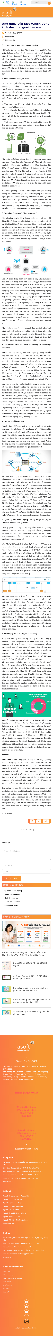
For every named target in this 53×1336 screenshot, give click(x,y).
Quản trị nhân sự (11, 898)
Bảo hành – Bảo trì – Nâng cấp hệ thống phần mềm (23, 1250)
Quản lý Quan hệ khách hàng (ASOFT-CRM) (20, 1178)
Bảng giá (6, 1271)
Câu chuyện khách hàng (12, 1278)
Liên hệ (6, 1292)
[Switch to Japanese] (25, 3)
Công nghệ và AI (11, 905)
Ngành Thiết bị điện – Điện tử (14, 1213)
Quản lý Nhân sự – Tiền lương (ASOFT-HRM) (21, 1175)
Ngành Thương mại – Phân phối (16, 1196)
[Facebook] (32, 821)
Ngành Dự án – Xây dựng (13, 1206)
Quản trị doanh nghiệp (13, 891)
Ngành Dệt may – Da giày (13, 1203)
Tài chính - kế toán (12, 902)
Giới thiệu (7, 1282)
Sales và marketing (12, 894)
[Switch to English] (16, 3)
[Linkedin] (38, 821)
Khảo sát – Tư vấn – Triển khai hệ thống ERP (21, 1243)
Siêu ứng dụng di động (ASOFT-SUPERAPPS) (21, 1168)
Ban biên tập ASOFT (13, 33)
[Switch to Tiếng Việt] (7, 3)
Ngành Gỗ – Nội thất (11, 1210)
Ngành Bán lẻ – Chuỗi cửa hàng (15, 1220)
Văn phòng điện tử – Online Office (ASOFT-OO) (22, 1171)
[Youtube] (26, 1311)
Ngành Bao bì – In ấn (11, 1217)
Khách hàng (8, 1275)
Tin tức (6, 1289)
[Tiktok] (26, 1316)
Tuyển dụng (7, 1285)
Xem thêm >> (8, 1182)
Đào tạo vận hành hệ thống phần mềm (18, 1254)
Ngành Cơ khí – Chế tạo (12, 1199)
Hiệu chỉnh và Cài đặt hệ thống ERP (17, 1247)
